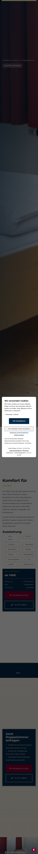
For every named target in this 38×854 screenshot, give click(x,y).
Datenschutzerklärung (15, 450)
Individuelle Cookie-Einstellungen (19, 432)
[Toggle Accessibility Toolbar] (34, 850)
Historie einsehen (19, 435)
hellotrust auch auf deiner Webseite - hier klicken (17, 443)
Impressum (25, 450)
